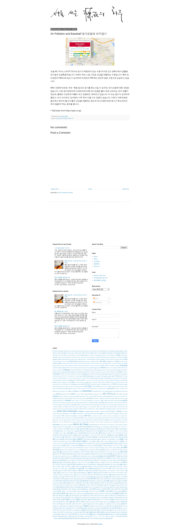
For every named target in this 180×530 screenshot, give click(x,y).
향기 (66, 514)
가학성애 (71, 429)
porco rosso (87, 402)
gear (101, 374)
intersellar (64, 382)
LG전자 (95, 386)
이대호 (104, 489)
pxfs (54, 404)
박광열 (100, 456)
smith (70, 413)
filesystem (112, 372)
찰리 (71, 502)
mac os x (95, 388)
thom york (110, 420)
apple (118, 355)
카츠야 (76, 504)
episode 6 (60, 372)
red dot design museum (106, 404)
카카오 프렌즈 (82, 504)
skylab (54, 413)
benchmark (75, 359)
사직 (58, 464)
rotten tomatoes (83, 406)
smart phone (65, 413)
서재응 (76, 466)
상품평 (99, 464)
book (125, 359)
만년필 (54, 452)
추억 (59, 504)
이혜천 (58, 493)
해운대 (119, 512)
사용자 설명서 (116, 462)
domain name (56, 370)
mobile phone (108, 391)
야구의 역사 (72, 477)
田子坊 (90, 518)
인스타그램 (76, 493)
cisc (123, 363)
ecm (93, 370)
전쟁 (66, 497)
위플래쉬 (97, 487)
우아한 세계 (92, 485)
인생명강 (70, 493)
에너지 (85, 478)
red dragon (114, 404)
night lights (82, 396)
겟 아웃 (95, 431)
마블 (100, 449)
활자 (54, 516)
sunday (104, 415)
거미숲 (68, 431)
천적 (85, 501)
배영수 (95, 458)
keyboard (74, 384)
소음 (69, 468)
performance (113, 400)
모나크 (114, 452)
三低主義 (119, 516)
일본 (87, 493)
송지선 (99, 468)
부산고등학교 (113, 460)
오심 (60, 483)
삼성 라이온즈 (71, 464)
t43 (59, 418)
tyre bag (73, 422)
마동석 (92, 449)
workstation (75, 426)
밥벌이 (81, 458)
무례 (71, 454)
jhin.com (112, 382)
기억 (98, 435)
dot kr (61, 370)
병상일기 (65, 460)
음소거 (88, 489)
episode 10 (113, 370)
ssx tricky (105, 413)
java (94, 382)
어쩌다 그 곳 (119, 477)
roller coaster (75, 406)
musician (77, 394)
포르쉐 (96, 508)
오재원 (64, 483)
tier (114, 420)
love (74, 388)
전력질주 (119, 495)
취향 (67, 504)
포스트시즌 (105, 508)
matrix (66, 391)
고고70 (116, 431)
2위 (54, 353)
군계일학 (65, 435)
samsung (108, 406)
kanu (61, 384)
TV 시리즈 (65, 422)
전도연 (115, 495)
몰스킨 (55, 454)
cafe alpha (103, 361)
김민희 (78, 437)
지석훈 (111, 499)
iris (76, 382)
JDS (99, 382)
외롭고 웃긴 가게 (70, 485)
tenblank (108, 418)
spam (94, 413)
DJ (124, 367)
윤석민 (59, 489)
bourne (54, 361)
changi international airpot (70, 363)
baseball (125, 357)
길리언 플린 (115, 435)
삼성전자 (79, 464)
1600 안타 (69, 351)
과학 (90, 433)
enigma (109, 370)
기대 (92, 435)
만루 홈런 (59, 452)
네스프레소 (69, 441)
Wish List (96, 266)
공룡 (79, 433)
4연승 (100, 353)
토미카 (103, 506)
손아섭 (86, 468)
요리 (76, 485)
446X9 (95, 353)
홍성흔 (106, 514)
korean (104, 384)
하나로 (116, 510)
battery (64, 359)
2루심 (125, 351)
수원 (68, 118)
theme (101, 420)
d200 (71, 367)
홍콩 (109, 514)
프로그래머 (62, 510)
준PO (89, 499)
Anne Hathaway (110, 355)
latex (54, 386)
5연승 (110, 353)
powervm (111, 402)
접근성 (84, 497)
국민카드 (121, 433)
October (71, 398)
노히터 (105, 441)
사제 (55, 464)
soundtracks (89, 413)
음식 (91, 489)
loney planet (124, 386)
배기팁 (91, 458)
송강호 (95, 468)
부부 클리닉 (104, 460)
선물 (83, 466)
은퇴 (70, 489)
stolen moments (57, 415)
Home (90, 189)
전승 (59, 497)
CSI (69, 367)
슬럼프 (88, 470)
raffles (78, 404)
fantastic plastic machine (97, 372)
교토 (106, 433)
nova (118, 396)
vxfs (62, 424)
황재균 (60, 516)
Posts (96, 299)
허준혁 (74, 514)
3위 (86, 353)
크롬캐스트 (110, 504)
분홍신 (125, 460)
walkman (65, 424)
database (75, 367)
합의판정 (107, 512)
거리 (65, 431)
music (73, 394)
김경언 (125, 435)
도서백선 (97, 261)
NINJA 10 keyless (97, 396)
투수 (124, 506)
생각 (115, 464)
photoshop (55, 402)
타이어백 (67, 506)
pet (118, 400)
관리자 (94, 433)
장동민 (77, 495)
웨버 (86, 487)
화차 (117, 514)
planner (73, 402)
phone (121, 400)
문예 (102, 454)
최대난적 (117, 501)
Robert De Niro (68, 406)
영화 (107, 481)
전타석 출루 (75, 497)
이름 (126, 489)
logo (113, 386)
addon (65, 355)
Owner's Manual (75, 400)
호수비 (88, 514)
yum (109, 426)
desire (98, 368)
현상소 (78, 514)
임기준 (100, 493)
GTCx (124, 376)
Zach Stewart (114, 427)
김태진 (88, 439)
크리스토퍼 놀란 (117, 504)
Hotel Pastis (118, 378)
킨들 (61, 506)
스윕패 (59, 470)
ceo (62, 363)
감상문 (82, 429)
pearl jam (107, 400)
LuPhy (88, 388)
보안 (69, 460)
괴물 (103, 433)
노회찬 (101, 441)
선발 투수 (90, 466)
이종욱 (110, 491)
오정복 (68, 483)
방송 (84, 458)
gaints (80, 374)
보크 (76, 460)
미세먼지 (56, 456)
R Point (69, 404)
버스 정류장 (106, 458)
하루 (59, 512)
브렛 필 (65, 462)
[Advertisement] (90, 223)
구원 (117, 433)
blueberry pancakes (114, 359)
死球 (78, 518)
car (113, 361)
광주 (100, 433)
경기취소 (106, 431)
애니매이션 (97, 475)
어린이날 (113, 477)
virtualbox (115, 422)
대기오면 (95, 443)
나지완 (54, 441)
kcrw (70, 384)
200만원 (103, 351)
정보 (95, 497)
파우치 (63, 508)
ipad (70, 382)
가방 (64, 429)
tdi (82, 418)
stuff (85, 416)
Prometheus (124, 402)
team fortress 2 (91, 418)
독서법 (74, 445)
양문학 (88, 477)
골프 (72, 433)
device (103, 368)
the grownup (79, 420)
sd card (59, 408)
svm (118, 415)
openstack (102, 398)
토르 (96, 506)
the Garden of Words (120, 418)
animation (103, 355)
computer (116, 365)
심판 (95, 472)
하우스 (63, 512)
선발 (85, 466)
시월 (126, 470)
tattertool (78, 418)
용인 (85, 485)
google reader (100, 376)
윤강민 (125, 487)
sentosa (86, 408)
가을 (67, 429)
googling (106, 376)
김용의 (116, 437)
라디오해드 (120, 445)
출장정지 (63, 504)
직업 (120, 499)
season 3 (76, 409)
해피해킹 (123, 512)
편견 (89, 508)
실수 (86, 472)
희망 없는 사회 (75, 516)
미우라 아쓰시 (68, 456)
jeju (101, 382)
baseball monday (57, 359)
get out (122, 374)
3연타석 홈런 (81, 353)
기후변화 (109, 435)
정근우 (88, 497)
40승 (92, 353)
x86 (97, 427)
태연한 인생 (77, 506)
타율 (63, 506)
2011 (106, 351)
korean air (108, 384)
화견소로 (113, 514)
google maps (94, 376)
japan (87, 382)
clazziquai (58, 365)
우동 (88, 485)
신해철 (75, 472)
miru (103, 391)
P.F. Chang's (83, 400)
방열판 (87, 458)
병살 (61, 460)
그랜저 (79, 435)
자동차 (122, 493)
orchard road (56, 400)
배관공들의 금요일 (100, 280)
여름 (116, 478)
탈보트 (72, 506)
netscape (125, 394)
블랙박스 (69, 462)
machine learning (103, 388)
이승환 (86, 491)
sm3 (60, 413)
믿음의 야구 (87, 456)
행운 (63, 514)
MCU (80, 391)
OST (64, 400)
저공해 (111, 495)
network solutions (63, 396)
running (91, 406)
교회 (109, 433)
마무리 (97, 450)
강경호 (93, 429)
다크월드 (65, 443)
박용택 (56, 458)
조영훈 (67, 499)
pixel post (65, 402)
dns (126, 367)
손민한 (72, 468)
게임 (91, 431)
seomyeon (90, 408)
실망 (83, 472)
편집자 (92, 508)
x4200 (94, 426)
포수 (99, 508)
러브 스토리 (69, 447)
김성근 (90, 437)
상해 (102, 464)
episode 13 (124, 370)
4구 (98, 353)
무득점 (63, 454)
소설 (62, 468)
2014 (114, 351)
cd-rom (125, 361)
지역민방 (116, 499)
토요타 (107, 506)
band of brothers (118, 357)
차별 (57, 501)
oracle (116, 398)
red (83, 404)
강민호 (100, 429)
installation (116, 380)
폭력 (113, 508)
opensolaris (96, 398)
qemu (56, 404)
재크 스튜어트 (105, 495)
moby (113, 391)
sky (123, 411)
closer (66, 365)
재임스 (96, 495)
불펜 (61, 462)
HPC (126, 378)
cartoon (117, 361)
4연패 (104, 353)
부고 (99, 460)
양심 (96, 477)
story (62, 416)
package (89, 400)
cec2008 (59, 363)
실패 (92, 472)
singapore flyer (103, 411)
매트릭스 (83, 452)
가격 (122, 426)
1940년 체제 (80, 351)
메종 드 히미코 (104, 452)
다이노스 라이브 (58, 443)
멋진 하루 (97, 452)
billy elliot (92, 359)
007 (53, 351)
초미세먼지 (100, 501)
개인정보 (57, 431)
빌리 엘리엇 (96, 462)
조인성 (71, 499)
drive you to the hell (74, 370)
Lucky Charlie (83, 388)
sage (104, 407)
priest (115, 402)
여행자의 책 (124, 478)
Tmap (117, 420)
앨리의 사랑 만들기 (60, 477)
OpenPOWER (89, 398)
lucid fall (77, 388)
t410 (57, 418)
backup (108, 357)
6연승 (119, 353)
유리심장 (106, 487)
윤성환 (63, 489)
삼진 (88, 464)
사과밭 (102, 462)
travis (57, 422)
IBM (83, 380)
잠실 (67, 495)
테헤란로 (91, 506)
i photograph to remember (74, 380)
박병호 (118, 456)
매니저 (73, 452)
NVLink (58, 398)
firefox (120, 372)
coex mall (98, 365)
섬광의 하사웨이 (104, 466)
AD (62, 355)
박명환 (109, 456)
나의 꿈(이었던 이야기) (61, 248)
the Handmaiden (87, 420)
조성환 (63, 499)
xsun (101, 426)
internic (59, 382)
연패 (80, 481)
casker (121, 361)
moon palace (124, 391)
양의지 (102, 477)
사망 (111, 462)
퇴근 (113, 506)
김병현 (82, 437)
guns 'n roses (68, 378)
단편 (72, 443)
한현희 (95, 512)
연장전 (77, 481)
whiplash (124, 424)
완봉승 (117, 483)
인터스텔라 (83, 493)
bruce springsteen (91, 361)
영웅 (104, 481)
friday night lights (69, 374)
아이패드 (60, 474)
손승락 (77, 468)
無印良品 (85, 518)
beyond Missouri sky (83, 359)
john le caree (124, 382)
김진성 (74, 439)
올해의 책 (99, 483)
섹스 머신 (55, 468)
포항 (110, 508)
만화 (67, 452)
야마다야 (84, 477)
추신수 (56, 504)
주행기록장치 (83, 499)
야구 (72, 118)
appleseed (55, 357)
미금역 (118, 454)
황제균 (64, 516)
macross (117, 388)
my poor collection (88, 394)
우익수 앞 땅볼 (110, 485)
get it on (118, 374)
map (126, 388)
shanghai (108, 409)
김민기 (70, 437)
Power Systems (94, 402)
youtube (105, 427)
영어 (102, 481)
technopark (102, 418)
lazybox (57, 386)
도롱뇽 (64, 445)
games (88, 374)
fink (117, 372)
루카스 (67, 449)
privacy (119, 402)
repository (120, 404)
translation (124, 420)
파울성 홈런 (68, 508)
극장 (83, 435)
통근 (110, 506)
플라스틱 (79, 510)
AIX (76, 355)
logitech (110, 386)
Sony (78, 413)
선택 (98, 466)
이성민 (74, 491)
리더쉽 (82, 450)
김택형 (92, 439)
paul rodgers (101, 400)
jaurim (91, 382)
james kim (83, 382)
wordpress (69, 427)
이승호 (82, 491)
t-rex (125, 415)
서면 (66, 466)
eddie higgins (98, 370)
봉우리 (92, 460)
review (60, 407)
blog (101, 359)
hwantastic (64, 380)
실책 (89, 472)
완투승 (124, 483)
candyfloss (109, 361)
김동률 (62, 437)
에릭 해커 (93, 479)
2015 (117, 351)
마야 (117, 449)
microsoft (94, 391)
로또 (103, 447)
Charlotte (87, 363)
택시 (82, 506)
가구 (124, 426)
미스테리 (61, 456)
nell (117, 394)
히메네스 (82, 516)
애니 (92, 474)
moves (54, 394)
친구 (70, 504)
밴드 (101, 458)
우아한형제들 (99, 485)
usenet (105, 422)
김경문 (121, 435)
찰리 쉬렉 (75, 502)
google (88, 376)
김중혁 (70, 439)
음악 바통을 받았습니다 (62, 277)
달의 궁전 (76, 443)
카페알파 (88, 504)
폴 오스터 (123, 508)
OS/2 (61, 400)
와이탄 (106, 483)
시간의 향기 (112, 470)
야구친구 (78, 477)
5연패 (113, 353)
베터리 (119, 458)
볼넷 (87, 460)
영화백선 (97, 264)
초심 (105, 501)
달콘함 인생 (82, 443)
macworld (122, 388)
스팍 (84, 470)
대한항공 (115, 443)
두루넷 (93, 445)
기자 (105, 435)
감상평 (86, 429)
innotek (111, 380)
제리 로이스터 (119, 497)
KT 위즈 (114, 384)
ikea (90, 380)
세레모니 (121, 466)
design (95, 368)
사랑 (105, 462)
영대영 (99, 481)
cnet (95, 365)
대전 (111, 443)
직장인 (124, 499)
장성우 (86, 495)
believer (68, 359)
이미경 (54, 491)
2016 (120, 351)
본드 (81, 460)
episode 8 (64, 372)
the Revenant (95, 420)
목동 (125, 452)
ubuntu (78, 422)
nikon (87, 396)
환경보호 (124, 514)
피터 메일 (102, 510)
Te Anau (85, 418)
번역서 (115, 458)
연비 (68, 481)
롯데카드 (62, 449)
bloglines (104, 359)
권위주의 (70, 435)
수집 (118, 468)
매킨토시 (77, 452)
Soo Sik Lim (83, 413)
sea (62, 408)
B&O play (103, 357)
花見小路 (98, 518)
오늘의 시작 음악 (122, 481)
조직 (75, 499)
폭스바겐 (117, 508)
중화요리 (98, 499)
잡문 (70, 495)
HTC (54, 380)
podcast (82, 402)
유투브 (114, 487)
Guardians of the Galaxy (59, 378)
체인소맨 (94, 501)
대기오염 (64, 118)
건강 (59, 118)
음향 (97, 489)
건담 (77, 431)
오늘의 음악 (56, 483)
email (105, 370)
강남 (96, 429)
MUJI (69, 394)
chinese (100, 363)
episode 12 (119, 370)
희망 (70, 516)
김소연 (99, 437)
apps (59, 357)
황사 (56, 516)
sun (89, 416)
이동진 (108, 489)
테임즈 (86, 506)
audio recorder (91, 357)
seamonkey (66, 408)
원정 (76, 487)
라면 (124, 445)
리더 (78, 449)
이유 (93, 491)
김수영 (103, 437)
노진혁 (97, 441)
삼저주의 (84, 464)
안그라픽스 (70, 474)
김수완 (108, 437)
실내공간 (79, 472)
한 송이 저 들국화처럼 (75, 512)
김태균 (84, 439)
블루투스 (74, 462)
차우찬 (60, 502)
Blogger (100, 524)
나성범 (120, 439)
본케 (84, 460)
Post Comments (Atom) (66, 192)
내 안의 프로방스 (61, 441)
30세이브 (69, 353)
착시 (64, 501)
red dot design (95, 404)
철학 (87, 501)
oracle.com (121, 398)
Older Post (125, 189)
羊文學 (94, 518)
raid (82, 404)
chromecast (119, 363)
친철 (73, 504)
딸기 (111, 445)
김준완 (62, 439)
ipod (73, 382)
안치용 (89, 474)
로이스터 (107, 447)
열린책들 (85, 481)
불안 (58, 462)
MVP (82, 394)
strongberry (74, 416)
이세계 (78, 491)
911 (56, 355)
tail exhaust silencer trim (66, 418)
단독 (69, 443)
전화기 (80, 497)
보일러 (73, 460)
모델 (118, 452)
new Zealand (71, 396)
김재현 (120, 437)
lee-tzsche (77, 386)
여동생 (113, 478)
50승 (107, 353)
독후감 (81, 445)
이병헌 (63, 491)
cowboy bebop (62, 368)
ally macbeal (80, 355)
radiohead (74, 404)
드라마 (105, 445)
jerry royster (105, 382)
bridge (79, 361)
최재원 (123, 502)
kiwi (95, 384)
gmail (81, 376)
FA (89, 372)
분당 (122, 460)
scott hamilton (121, 406)
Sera (94, 408)
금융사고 (88, 435)
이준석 (115, 491)
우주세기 (122, 485)
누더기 (117, 441)
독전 (77, 445)
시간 (107, 470)
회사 (67, 516)
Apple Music (124, 355)
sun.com (99, 415)
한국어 (83, 512)
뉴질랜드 (122, 441)
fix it (123, 372)
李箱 (76, 518)
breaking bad (73, 361)
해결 (111, 512)
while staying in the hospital (114, 424)
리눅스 (75, 449)
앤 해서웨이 (120, 474)
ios (68, 382)
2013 (112, 351)
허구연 (70, 514)
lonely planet (117, 386)
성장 (117, 466)
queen (60, 404)
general (107, 374)
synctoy (122, 415)
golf (85, 376)
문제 (108, 454)
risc (63, 406)
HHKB (91, 378)
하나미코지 (122, 510)
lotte (64, 388)
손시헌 (81, 468)
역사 (54, 481)
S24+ (95, 406)
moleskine (118, 391)
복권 (79, 460)
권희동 (75, 435)
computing (123, 365)
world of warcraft (83, 427)
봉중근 (96, 460)
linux (100, 386)
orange (125, 398)
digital (115, 367)
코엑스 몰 (98, 504)
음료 (82, 489)
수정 (112, 468)
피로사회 (96, 510)
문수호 (99, 454)
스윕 (55, 470)
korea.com (99, 384)
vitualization (122, 422)
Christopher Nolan (106, 363)
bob (120, 359)
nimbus (91, 396)
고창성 (68, 433)
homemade (107, 378)
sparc (97, 413)
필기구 (112, 510)
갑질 (89, 429)
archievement (66, 357)
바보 (94, 456)
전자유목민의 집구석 (100, 278)
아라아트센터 (119, 472)
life (98, 386)
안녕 (74, 475)
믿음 (82, 456)
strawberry (67, 415)
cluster (91, 365)
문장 (105, 454)
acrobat (59, 355)
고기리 (120, 431)
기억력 (101, 435)
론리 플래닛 (117, 447)
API (115, 355)
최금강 (113, 502)
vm (126, 422)
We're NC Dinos (81, 424)
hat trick (87, 378)
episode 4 (55, 372)
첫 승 (90, 501)
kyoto (121, 384)
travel (54, 422)
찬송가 (67, 501)
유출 (110, 487)
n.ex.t (98, 394)
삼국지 (65, 464)
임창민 (117, 493)
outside (68, 400)
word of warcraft (62, 426)
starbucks (116, 413)
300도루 (60, 353)
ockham (67, 398)
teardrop (97, 418)
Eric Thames (85, 372)
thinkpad (105, 420)
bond (123, 359)
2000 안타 (95, 351)
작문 (57, 495)
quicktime (64, 404)
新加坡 (63, 518)
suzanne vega (113, 415)
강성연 (104, 429)
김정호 (124, 437)
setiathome (102, 409)
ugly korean (85, 422)
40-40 (89, 353)
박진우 (63, 458)
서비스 (69, 466)
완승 (120, 483)
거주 (72, 431)
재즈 (99, 495)
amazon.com (92, 355)
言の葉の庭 (104, 518)
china (96, 363)
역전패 (65, 481)
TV (60, 422)
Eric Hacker (79, 372)
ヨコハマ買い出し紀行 (107, 516)
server (97, 409)
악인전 (65, 474)
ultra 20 (98, 422)
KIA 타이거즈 (86, 384)
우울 (105, 485)
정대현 (92, 497)
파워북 (81, 508)
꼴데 (96, 439)
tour (120, 420)
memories (87, 391)
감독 (78, 429)
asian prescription (82, 357)
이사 (66, 491)
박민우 (113, 456)
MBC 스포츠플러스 (73, 391)
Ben (71, 359)
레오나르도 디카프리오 (88, 447)
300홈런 (64, 353)
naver (101, 394)
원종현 (79, 487)
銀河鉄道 (110, 518)
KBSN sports (66, 384)
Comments (98, 302)
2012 (109, 351)
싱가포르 (99, 472)
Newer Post (54, 189)
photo (125, 400)
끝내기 (105, 439)
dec (82, 367)
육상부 (121, 487)
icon (87, 380)
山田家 (59, 518)
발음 (74, 458)
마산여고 (107, 449)
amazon (86, 355)
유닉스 (102, 487)
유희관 (118, 487)
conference (55, 367)
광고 (97, 433)
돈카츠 (89, 445)
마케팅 (120, 449)
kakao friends (56, 384)
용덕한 (82, 485)
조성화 (58, 499)
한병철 (91, 512)
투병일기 (120, 506)
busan (97, 361)
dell (92, 368)
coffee (102, 365)
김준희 (66, 439)
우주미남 (117, 485)
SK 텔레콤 (118, 411)
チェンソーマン (96, 516)
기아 (95, 435)
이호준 (62, 493)
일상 (90, 493)
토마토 (99, 506)
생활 (121, 464)
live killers (105, 386)
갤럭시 (62, 431)
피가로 (92, 510)
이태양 (123, 491)
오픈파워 (84, 483)
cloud (69, 365)
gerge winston (112, 374)
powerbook (102, 402)
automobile (98, 357)
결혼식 (102, 431)
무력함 (67, 454)
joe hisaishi (117, 382)
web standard (103, 424)
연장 (74, 481)
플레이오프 (86, 510)
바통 (97, 456)
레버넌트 (79, 447)
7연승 (122, 353)
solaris (75, 413)
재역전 (92, 495)
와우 (103, 483)
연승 (71, 481)
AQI (56, 118)
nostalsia (114, 396)
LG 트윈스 (88, 386)
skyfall (125, 411)
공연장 (87, 433)
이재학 (101, 491)
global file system (75, 376)
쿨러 (102, 504)
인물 (66, 493)
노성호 (93, 441)
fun (78, 374)
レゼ (115, 516)
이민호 (59, 491)
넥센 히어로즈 (77, 441)
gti (126, 376)
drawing (66, 370)
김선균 (86, 437)
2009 (99, 351)
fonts (126, 372)
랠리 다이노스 (62, 447)
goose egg (111, 376)
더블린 (120, 443)
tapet (75, 418)
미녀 (122, 454)
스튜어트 (80, 470)
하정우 (67, 512)
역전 (56, 481)
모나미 (111, 452)
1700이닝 (74, 351)
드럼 (109, 445)
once (80, 398)
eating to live (88, 370)
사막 (108, 462)
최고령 (108, 501)
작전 (59, 495)
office (74, 398)
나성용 (125, 439)
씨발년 (106, 472)
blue (108, 359)
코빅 (94, 504)
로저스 (112, 447)
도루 (67, 445)
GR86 (117, 376)
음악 (94, 489)
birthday (97, 359)
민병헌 (74, 456)
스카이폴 (63, 470)
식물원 (54, 472)
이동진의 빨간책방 (115, 489)
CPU (67, 368)
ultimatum (92, 422)
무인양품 (91, 454)
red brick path (88, 404)
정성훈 (110, 497)
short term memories (67, 411)
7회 (125, 353)
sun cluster (94, 415)
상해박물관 (107, 464)
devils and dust (110, 367)
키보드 (55, 506)
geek (104, 374)
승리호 (100, 470)
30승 (73, 353)
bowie (58, 361)
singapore (81, 411)
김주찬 (58, 439)
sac (101, 406)
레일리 (97, 447)
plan (70, 402)
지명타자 (106, 499)
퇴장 (116, 506)
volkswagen (56, 424)
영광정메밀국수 (92, 481)
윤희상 (66, 489)
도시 (70, 445)
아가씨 (110, 472)
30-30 (56, 353)
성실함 (110, 466)
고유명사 (57, 433)
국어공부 (60, 435)
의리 (100, 489)
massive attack (60, 391)
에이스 (99, 479)
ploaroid (78, 402)
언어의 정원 (73, 478)
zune (119, 426)
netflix (120, 394)
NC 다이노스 (109, 394)
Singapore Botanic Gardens (91, 411)
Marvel (55, 391)
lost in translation (58, 388)
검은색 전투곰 (86, 431)
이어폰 (90, 491)
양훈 (110, 477)
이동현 (122, 489)
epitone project (72, 372)
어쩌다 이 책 (59, 479)
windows (55, 427)
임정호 (112, 493)
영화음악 (112, 481)
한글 (87, 512)
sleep (57, 413)
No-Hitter (109, 396)
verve (108, 422)
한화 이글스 (101, 512)
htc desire (57, 380)
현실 (81, 514)
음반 (84, 489)
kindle (92, 384)
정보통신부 (105, 497)
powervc (107, 402)
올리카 (88, 483)
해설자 (115, 512)
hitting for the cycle (98, 378)
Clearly (63, 365)
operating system (110, 398)
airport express (71, 355)
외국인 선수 (62, 485)
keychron (79, 384)
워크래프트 (71, 487)
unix (102, 422)
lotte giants (69, 388)
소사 (59, 468)
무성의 (75, 454)
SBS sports (114, 407)
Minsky (100, 391)
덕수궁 (124, 443)
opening (84, 398)
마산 (103, 450)
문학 (110, 454)
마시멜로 (113, 449)
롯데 (122, 447)
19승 (85, 351)
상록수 (95, 464)
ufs (81, 422)
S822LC (98, 406)
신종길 (59, 472)
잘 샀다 (63, 495)
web (90, 424)
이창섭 (119, 491)
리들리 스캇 (87, 449)
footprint (57, 374)
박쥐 (59, 458)
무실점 (87, 454)
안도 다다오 (79, 474)
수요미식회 (105, 468)
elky (102, 370)
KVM (118, 384)
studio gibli (81, 415)
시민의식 (122, 470)
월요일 (83, 487)
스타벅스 (69, 470)
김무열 (66, 437)
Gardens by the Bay (95, 374)
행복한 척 (59, 514)
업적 (82, 478)
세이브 (125, 466)
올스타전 (93, 483)
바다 (91, 456)
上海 (123, 516)
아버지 (125, 472)
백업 (98, 458)
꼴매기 (99, 439)
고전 (61, 433)
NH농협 (77, 396)
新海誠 (67, 518)
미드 (124, 454)
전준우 (69, 497)
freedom (63, 374)
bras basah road (64, 361)
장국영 (73, 495)
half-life (74, 378)
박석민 (122, 456)
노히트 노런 (111, 441)
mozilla (63, 394)
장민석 (81, 495)
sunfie (108, 415)
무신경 (83, 454)
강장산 (117, 429)
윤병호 (54, 489)
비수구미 (83, 462)
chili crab (92, 363)
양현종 (106, 477)
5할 (116, 353)
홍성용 (102, 514)
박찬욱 (67, 458)
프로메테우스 (69, 510)
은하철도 (74, 489)
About (95, 259)
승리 (91, 470)
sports (101, 413)
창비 (80, 501)
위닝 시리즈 (91, 487)
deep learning (86, 367)
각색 (75, 429)
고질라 (64, 433)
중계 (92, 499)
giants (61, 376)
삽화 (91, 464)
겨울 (98, 431)
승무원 (104, 470)
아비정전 (55, 474)
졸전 (78, 499)
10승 (61, 351)
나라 (116, 439)
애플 (109, 475)
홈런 (91, 514)
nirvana (104, 396)
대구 (91, 443)
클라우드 (124, 504)
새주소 (112, 464)
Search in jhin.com (99, 275)
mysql (95, 394)
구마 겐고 (112, 433)
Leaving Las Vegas (63, 386)
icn (85, 380)
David (79, 367)
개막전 (124, 429)
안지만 (85, 474)
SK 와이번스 (111, 411)
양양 (99, 477)
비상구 (79, 462)
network (56, 396)
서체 (80, 466)
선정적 (94, 466)
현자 (84, 514)
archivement (74, 357)
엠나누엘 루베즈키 (106, 478)
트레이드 (57, 508)
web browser (95, 424)
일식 (93, 493)
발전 (77, 458)
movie (58, 394)
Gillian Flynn (66, 376)
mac (92, 388)
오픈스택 (78, 483)
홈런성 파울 (96, 514)
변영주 (56, 460)
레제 (100, 447)
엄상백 (78, 478)
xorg (99, 426)
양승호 (93, 477)
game (84, 374)
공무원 (83, 433)
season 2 (71, 409)
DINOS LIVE (121, 367)
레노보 (75, 447)
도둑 (60, 445)
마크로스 (124, 449)
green (121, 376)
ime (92, 380)
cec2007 (55, 363)
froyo (75, 374)
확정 (120, 514)
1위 (87, 351)
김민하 (74, 437)
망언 (69, 452)
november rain (123, 396)
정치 (113, 497)
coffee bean (107, 365)
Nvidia (54, 398)
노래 (89, 441)
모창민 (122, 452)
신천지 (63, 472)
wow (90, 427)
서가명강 (57, 466)
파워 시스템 (75, 508)
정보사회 (99, 497)
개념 (120, 429)
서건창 (62, 466)
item (78, 382)
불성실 (55, 462)
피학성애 (107, 510)
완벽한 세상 (112, 483)
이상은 (70, 491)
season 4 (81, 409)
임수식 (104, 493)
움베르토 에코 (64, 487)
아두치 (114, 472)
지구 (102, 499)
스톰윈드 (74, 470)
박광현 (104, 456)
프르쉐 (75, 510)
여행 (119, 479)
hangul (78, 378)
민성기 (79, 456)
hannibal (82, 378)
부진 (119, 460)
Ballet (112, 357)
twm (69, 422)
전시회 (63, 497)
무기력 (59, 454)
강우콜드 (108, 429)
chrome (113, 363)
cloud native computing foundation (80, 365)
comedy (112, 365)
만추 (64, 452)
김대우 (58, 437)
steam (125, 413)
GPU (115, 376)
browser (83, 361)
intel (121, 380)
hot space (112, 378)
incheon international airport (101, 380)
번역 (111, 458)
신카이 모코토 (68, 472)
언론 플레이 (66, 478)
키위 (58, 506)
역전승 (60, 481)
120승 (64, 351)
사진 (61, 464)
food (54, 374)
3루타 (76, 353)
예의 (116, 481)
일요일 (96, 493)
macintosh (111, 388)
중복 (95, 499)
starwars (121, 413)
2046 (123, 351)
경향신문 (111, 431)
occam (62, 398)
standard (111, 413)
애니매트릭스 (104, 474)
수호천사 (122, 468)
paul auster (94, 400)
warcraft (70, 424)
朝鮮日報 (72, 518)
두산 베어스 (99, 445)
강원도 (113, 429)
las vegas (124, 384)
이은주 (97, 491)
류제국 (71, 449)
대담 (104, 443)
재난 (89, 495)
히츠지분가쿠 (88, 516)
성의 (114, 466)
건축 (80, 431)
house (123, 378)
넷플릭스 (85, 441)
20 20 (91, 351)
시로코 (117, 470)
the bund (112, 418)
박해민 (71, 458)
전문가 (124, 495)
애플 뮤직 (114, 474)
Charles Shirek (80, 363)
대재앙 (108, 443)
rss (88, 407)
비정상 (88, 462)
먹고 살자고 (91, 452)
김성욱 (95, 437)
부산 (108, 460)
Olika (77, 398)
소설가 (65, 468)
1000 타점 (57, 351)
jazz (97, 382)
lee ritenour (71, 386)
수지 (115, 468)
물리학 (114, 454)
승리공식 (95, 470)
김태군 (79, 439)
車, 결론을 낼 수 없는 (61, 311)
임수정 (108, 493)
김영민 (112, 437)
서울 (73, 466)
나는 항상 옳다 (111, 439)
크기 (105, 504)
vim (111, 422)
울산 (58, 487)
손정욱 (91, 468)
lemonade (82, 386)
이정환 (106, 491)
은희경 (78, 489)
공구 (77, 433)
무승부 (79, 454)
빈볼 (91, 462)
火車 (81, 518)
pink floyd (60, 402)
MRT (66, 394)
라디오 (115, 445)
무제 (95, 454)
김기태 (54, 437)
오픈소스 (73, 483)
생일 (118, 464)
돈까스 (85, 445)
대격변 (87, 443)
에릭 (88, 479)
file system (107, 372)
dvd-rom (82, 370)
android (98, 355)
